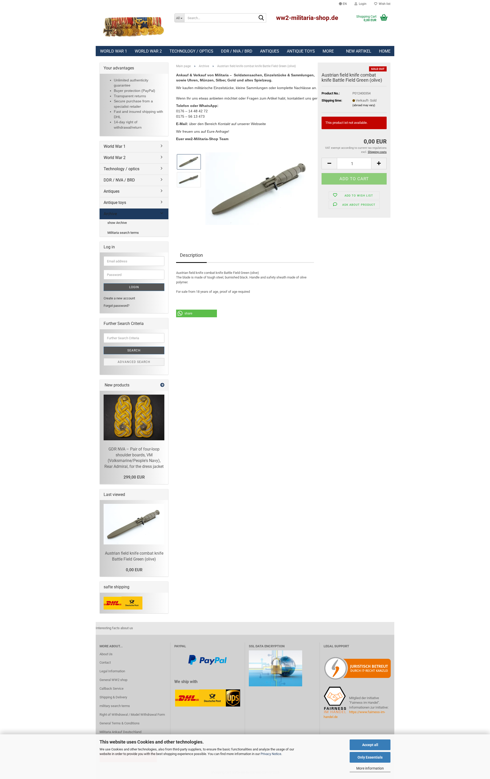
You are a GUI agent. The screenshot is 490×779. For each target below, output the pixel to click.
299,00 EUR (134, 477)
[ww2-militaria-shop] (133, 27)
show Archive (117, 223)
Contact (105, 662)
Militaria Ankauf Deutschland (120, 732)
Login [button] (361, 4)
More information (370, 768)
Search (134, 350)
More (328, 51)
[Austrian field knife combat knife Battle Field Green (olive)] (259, 188)
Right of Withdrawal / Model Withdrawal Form (132, 714)
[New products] (162, 385)
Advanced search (134, 362)
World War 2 (148, 51)
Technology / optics (191, 51)
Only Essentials (370, 757)
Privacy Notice (271, 754)
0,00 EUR (134, 569)
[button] (343, 4)
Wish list (383, 4)
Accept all (370, 745)
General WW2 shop (113, 680)
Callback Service (112, 688)
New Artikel (358, 51)
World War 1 (113, 51)
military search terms (115, 706)
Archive (110, 213)
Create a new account (119, 298)
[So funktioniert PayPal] (207, 660)
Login (134, 287)
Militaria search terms (123, 233)
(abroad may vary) (363, 105)
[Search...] (261, 18)
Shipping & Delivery (113, 697)
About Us (106, 654)
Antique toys (301, 51)
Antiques (269, 51)
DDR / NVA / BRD (236, 51)
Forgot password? (116, 306)
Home (384, 51)
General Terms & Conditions (120, 723)
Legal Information (112, 671)
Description (191, 255)
